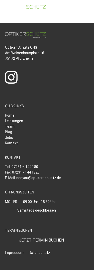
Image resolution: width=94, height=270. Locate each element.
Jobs (9, 138)
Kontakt (11, 143)
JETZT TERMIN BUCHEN (41, 240)
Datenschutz (39, 253)
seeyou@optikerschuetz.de (38, 178)
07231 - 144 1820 (26, 172)
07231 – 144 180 (25, 167)
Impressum (14, 253)
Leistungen (14, 121)
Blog (8, 132)
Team (10, 126)
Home (10, 115)
